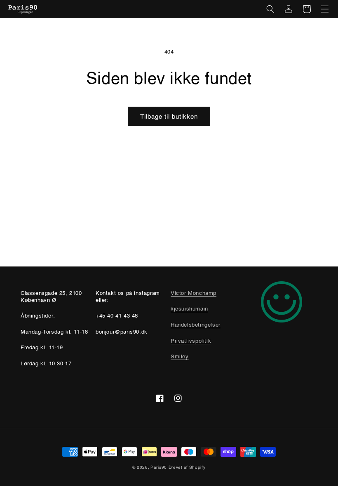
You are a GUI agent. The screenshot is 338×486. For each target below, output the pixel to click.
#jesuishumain (189, 309)
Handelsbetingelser (196, 325)
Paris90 (158, 467)
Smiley (180, 357)
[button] (270, 9)
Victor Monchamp (193, 293)
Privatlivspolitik (191, 341)
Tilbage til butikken (169, 116)
